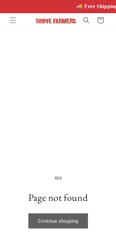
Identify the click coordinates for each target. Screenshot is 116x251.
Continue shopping (58, 221)
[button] (13, 20)
